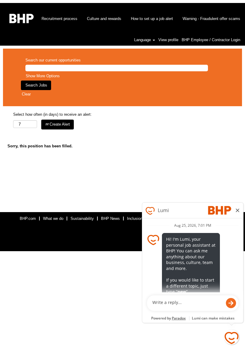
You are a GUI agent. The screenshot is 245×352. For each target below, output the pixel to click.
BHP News (110, 218)
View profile (168, 40)
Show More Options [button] (43, 76)
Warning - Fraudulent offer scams (211, 18)
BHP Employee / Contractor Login (211, 40)
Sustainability (82, 218)
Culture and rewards (104, 18)
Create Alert (59, 124)
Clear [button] (26, 94)
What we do (53, 218)
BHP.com (28, 218)
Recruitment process (59, 18)
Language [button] (143, 40)
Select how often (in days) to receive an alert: (52, 114)
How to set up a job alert (152, 18)
